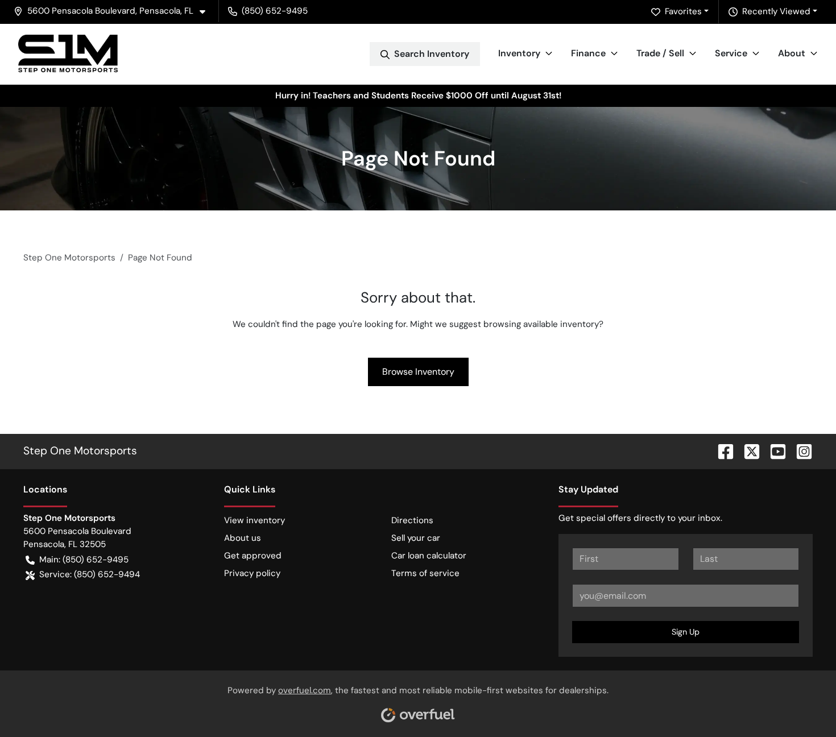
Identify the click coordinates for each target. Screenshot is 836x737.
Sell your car (415, 538)
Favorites (683, 11)
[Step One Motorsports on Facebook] (721, 451)
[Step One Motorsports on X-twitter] (747, 451)
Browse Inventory (418, 372)
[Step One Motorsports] (68, 54)
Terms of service (425, 573)
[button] (114, 11)
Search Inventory (431, 54)
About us (242, 538)
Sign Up (686, 632)
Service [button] (731, 53)
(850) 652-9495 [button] (275, 10)
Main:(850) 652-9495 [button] (84, 559)
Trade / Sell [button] (660, 53)
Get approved (253, 555)
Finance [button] (588, 53)
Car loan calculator (428, 555)
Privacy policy (252, 573)
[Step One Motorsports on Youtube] (773, 451)
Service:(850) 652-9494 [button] (89, 574)
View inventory (254, 520)
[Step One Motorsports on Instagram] (800, 451)
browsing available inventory (541, 324)
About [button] (791, 53)
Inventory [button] (519, 53)
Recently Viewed (776, 11)
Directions (412, 520)
